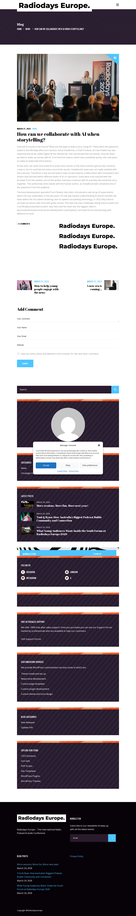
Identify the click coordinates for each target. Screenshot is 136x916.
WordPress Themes (31, 781)
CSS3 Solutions (28, 755)
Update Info (27, 727)
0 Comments (24, 223)
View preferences (89, 465)
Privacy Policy (74, 471)
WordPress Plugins (30, 776)
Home (19, 29)
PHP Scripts (27, 766)
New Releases (28, 722)
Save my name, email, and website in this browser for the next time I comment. (60, 353)
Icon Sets (25, 761)
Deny (68, 465)
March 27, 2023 (24, 128)
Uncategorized (28, 473)
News (28, 29)
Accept (46, 465)
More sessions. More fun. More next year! (62, 505)
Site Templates (28, 771)
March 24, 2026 (43, 502)
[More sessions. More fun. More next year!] (27, 504)
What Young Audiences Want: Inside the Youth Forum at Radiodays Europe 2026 (71, 532)
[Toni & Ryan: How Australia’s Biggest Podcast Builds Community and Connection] (27, 516)
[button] (99, 445)
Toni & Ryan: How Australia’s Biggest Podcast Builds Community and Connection (69, 518)
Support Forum (104, 627)
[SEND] (112, 838)
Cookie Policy (62, 471)
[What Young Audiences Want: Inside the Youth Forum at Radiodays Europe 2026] (27, 530)
